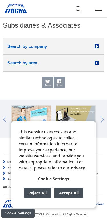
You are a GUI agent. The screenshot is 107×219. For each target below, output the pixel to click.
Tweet (48, 85)
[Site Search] (78, 9)
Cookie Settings (18, 213)
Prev (4, 119)
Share (59, 85)
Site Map (13, 179)
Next (102, 119)
